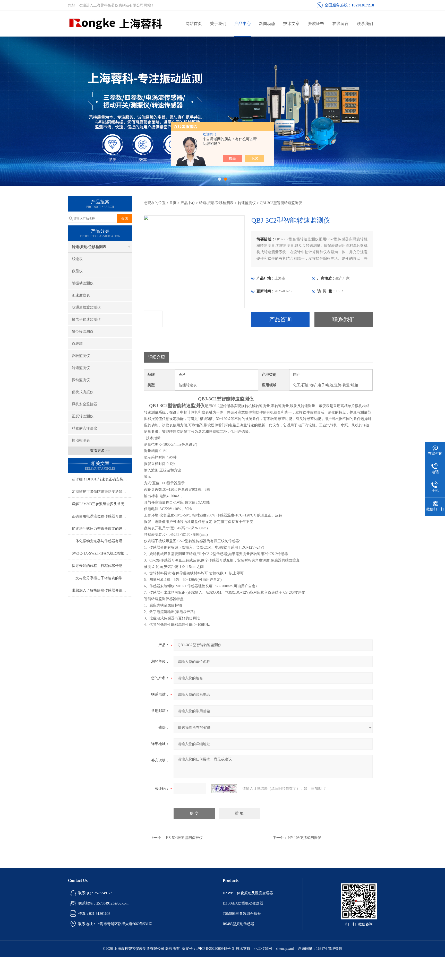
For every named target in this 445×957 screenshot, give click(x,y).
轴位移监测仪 (82, 331)
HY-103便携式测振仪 (304, 838)
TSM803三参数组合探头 (242, 914)
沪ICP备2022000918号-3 (215, 949)
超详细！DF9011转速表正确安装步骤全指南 (102, 479)
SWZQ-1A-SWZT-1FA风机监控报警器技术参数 (102, 553)
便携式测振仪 (82, 392)
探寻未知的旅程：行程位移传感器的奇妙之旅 (102, 566)
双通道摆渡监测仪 (86, 307)
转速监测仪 (81, 368)
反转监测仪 (81, 356)
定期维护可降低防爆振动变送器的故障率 (102, 492)
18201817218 (363, 5)
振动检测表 (81, 440)
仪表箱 (77, 344)
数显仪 (77, 271)
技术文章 (291, 23)
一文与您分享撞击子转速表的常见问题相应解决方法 (102, 578)
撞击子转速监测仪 (86, 319)
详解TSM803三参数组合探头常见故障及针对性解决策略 (102, 504)
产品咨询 (280, 319)
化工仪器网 (263, 949)
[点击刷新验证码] (224, 788)
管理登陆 (335, 949)
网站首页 (193, 23)
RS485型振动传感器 (238, 924)
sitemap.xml (285, 949)
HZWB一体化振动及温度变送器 (248, 893)
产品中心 (242, 23)
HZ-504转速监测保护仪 (184, 838)
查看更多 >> (100, 451)
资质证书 (316, 23)
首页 (172, 203)
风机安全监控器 (84, 404)
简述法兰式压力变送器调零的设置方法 (102, 529)
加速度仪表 (81, 295)
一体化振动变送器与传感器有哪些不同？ (102, 541)
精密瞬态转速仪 (84, 428)
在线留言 (340, 23)
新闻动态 (267, 23)
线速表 (77, 259)
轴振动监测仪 (82, 283)
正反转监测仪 (82, 416)
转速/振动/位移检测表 (89, 247)
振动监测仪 (81, 380)
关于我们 (218, 23)
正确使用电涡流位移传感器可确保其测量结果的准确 (102, 516)
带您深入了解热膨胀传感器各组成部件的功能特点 (102, 590)
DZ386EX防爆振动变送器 (243, 903)
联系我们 (365, 23)
